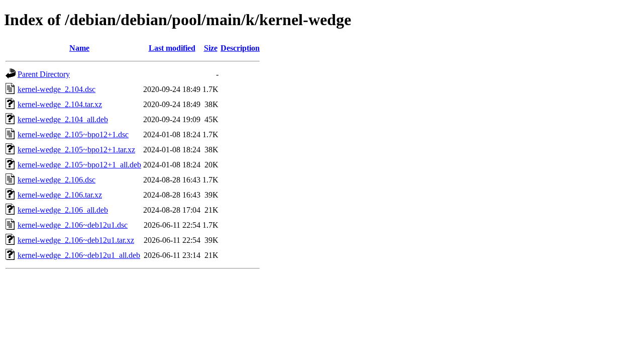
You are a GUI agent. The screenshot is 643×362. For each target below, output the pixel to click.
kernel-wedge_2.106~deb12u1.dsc (73, 225)
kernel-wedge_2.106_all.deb (63, 210)
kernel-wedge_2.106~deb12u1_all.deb (79, 255)
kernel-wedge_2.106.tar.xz (60, 195)
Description (240, 48)
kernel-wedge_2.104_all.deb (63, 119)
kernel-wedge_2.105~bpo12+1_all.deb (79, 164)
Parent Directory (44, 74)
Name (79, 48)
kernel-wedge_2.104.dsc (56, 89)
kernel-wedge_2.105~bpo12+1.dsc (73, 134)
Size (211, 48)
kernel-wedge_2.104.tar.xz (60, 104)
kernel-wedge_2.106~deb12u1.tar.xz (76, 240)
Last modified (172, 48)
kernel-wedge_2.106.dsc (56, 179)
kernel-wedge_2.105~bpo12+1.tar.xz (76, 149)
